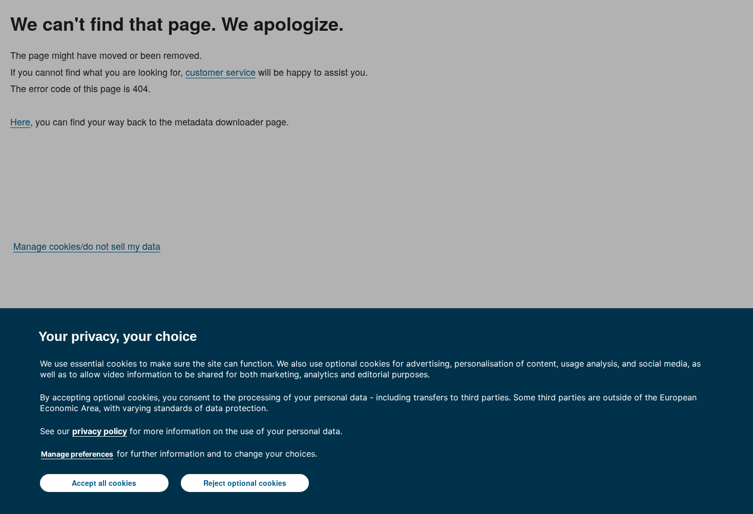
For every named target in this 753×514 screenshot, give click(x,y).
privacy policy (99, 431)
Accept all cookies (104, 483)
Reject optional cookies (244, 483)
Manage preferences (77, 453)
